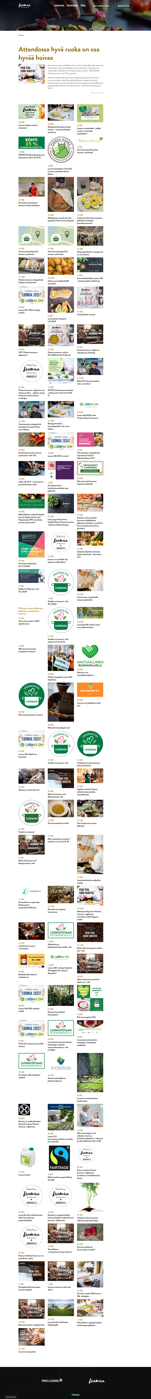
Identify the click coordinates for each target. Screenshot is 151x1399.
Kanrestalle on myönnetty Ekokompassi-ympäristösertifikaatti (28, 905)
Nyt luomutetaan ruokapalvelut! (31, 1324)
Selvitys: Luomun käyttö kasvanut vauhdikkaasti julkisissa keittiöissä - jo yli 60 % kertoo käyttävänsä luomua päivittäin (90, 523)
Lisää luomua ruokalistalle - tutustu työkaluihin (88, 598)
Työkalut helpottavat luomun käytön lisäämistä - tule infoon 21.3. (89, 554)
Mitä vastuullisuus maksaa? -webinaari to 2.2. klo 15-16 (59, 840)
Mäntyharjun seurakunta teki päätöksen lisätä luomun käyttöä (61, 219)
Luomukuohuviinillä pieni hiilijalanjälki (58, 1323)
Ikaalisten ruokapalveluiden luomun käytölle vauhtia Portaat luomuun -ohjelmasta (61, 1217)
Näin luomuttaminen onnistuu (30, 714)
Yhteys (83, 5)
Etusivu (21, 35)
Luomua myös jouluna (27, 1351)
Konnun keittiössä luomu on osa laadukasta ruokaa (31, 1257)
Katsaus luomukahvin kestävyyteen (56, 1013)
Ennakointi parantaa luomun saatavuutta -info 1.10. (30, 454)
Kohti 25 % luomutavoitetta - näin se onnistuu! (88, 382)
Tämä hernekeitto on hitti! (58, 823)
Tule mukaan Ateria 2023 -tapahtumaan (29, 622)
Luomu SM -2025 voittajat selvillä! (29, 311)
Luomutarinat (59, 5)
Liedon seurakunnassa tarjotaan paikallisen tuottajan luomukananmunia (89, 220)
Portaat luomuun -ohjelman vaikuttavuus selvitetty (88, 351)
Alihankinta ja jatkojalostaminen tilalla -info (60, 946)
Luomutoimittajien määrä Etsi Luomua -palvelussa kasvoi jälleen (60, 171)
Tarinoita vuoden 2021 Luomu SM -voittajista (89, 1295)
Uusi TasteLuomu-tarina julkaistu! (87, 824)
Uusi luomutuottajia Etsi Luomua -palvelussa (28, 253)
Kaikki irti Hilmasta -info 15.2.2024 (28, 590)
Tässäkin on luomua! (26, 831)
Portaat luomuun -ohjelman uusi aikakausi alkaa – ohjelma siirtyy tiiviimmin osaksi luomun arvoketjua (31, 394)
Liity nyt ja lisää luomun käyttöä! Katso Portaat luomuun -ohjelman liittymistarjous (61, 522)
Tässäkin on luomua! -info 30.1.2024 (58, 603)
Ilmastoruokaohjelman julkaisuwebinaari (57, 1079)
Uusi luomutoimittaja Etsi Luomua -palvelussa (87, 151)
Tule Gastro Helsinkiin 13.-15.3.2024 (27, 565)
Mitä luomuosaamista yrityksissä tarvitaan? (27, 650)
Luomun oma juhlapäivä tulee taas (89, 704)
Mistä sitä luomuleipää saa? (59, 727)
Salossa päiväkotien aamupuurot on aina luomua (90, 253)
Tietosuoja (76, 1395)
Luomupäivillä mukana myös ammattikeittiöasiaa (88, 626)
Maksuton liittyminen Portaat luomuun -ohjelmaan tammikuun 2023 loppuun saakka (89, 915)
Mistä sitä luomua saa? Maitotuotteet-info (57, 795)
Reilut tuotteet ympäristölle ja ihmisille (60, 1178)
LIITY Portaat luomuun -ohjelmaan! (28, 354)
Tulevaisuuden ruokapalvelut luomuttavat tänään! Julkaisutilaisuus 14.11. (88, 455)
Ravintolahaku (72, 5)
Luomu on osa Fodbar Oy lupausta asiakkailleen (58, 561)
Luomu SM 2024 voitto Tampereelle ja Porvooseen (87, 416)
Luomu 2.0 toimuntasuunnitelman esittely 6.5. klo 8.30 (60, 1139)
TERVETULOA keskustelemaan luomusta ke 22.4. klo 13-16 (31, 156)
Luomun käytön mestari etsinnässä (28, 126)
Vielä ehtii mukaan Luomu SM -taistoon (31, 1045)
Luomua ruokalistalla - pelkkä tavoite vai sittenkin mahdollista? (89, 131)
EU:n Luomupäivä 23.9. (86, 1017)
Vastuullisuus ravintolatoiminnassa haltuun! (60, 1250)
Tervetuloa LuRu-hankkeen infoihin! (29, 1076)
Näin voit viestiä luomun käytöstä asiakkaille (87, 482)
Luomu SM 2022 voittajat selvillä (28, 1010)
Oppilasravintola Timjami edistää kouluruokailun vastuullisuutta (87, 792)
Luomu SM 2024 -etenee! (58, 455)
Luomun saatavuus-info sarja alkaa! (59, 1288)
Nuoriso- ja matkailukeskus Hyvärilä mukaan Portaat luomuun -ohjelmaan (29, 1124)
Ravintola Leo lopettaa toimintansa (57, 910)
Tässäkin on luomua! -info (58, 762)
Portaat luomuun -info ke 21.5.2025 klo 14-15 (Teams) (59, 354)
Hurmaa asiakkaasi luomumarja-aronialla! (86, 1248)
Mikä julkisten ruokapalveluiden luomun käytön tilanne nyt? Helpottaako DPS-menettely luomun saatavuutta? (31, 518)
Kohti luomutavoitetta (101, 6)
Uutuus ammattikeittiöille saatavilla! (58, 282)
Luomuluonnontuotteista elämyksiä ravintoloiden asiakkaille (87, 1042)
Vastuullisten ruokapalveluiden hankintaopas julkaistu (89, 1324)
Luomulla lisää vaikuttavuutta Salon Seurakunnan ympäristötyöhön (30, 1217)
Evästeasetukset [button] (11, 1397)
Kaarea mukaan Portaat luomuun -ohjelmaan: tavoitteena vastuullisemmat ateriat (88, 1174)
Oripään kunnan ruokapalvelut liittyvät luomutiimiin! (30, 281)
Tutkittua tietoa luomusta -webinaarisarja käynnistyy (88, 1219)
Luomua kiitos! (24, 1174)
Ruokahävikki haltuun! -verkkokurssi (28, 976)
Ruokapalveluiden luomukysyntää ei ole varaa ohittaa (58, 426)
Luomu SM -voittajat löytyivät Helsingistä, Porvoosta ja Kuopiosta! (60, 970)
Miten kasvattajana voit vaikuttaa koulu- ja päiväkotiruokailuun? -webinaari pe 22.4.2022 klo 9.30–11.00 (90, 1137)
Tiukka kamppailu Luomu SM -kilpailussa (60, 678)
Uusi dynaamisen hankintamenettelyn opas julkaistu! (58, 488)
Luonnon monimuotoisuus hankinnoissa (87, 1099)
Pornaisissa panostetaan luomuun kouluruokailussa (29, 204)
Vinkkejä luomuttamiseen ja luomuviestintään (88, 764)
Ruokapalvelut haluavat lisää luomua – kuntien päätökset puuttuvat (59, 129)
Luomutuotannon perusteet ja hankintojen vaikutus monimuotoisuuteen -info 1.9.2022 (60, 1046)
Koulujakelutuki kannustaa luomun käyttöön (29, 1288)
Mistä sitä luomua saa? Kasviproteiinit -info (27, 862)
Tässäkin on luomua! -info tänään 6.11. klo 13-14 (58, 640)
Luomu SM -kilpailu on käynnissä (27, 755)
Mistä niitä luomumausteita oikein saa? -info (88, 981)
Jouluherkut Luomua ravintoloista (26, 947)
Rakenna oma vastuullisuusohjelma (85, 674)
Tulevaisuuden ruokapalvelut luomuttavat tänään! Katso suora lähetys (29, 427)
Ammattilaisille (123, 6)
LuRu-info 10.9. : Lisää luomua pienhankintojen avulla (30, 483)
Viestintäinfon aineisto (86, 314)
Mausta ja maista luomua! (28, 789)
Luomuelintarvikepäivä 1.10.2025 (57, 320)
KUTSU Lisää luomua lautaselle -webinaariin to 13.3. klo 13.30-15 (60, 393)
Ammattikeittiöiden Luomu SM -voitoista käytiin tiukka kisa (90, 279)
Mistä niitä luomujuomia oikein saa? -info (89, 949)
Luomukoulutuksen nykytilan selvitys (89, 881)
